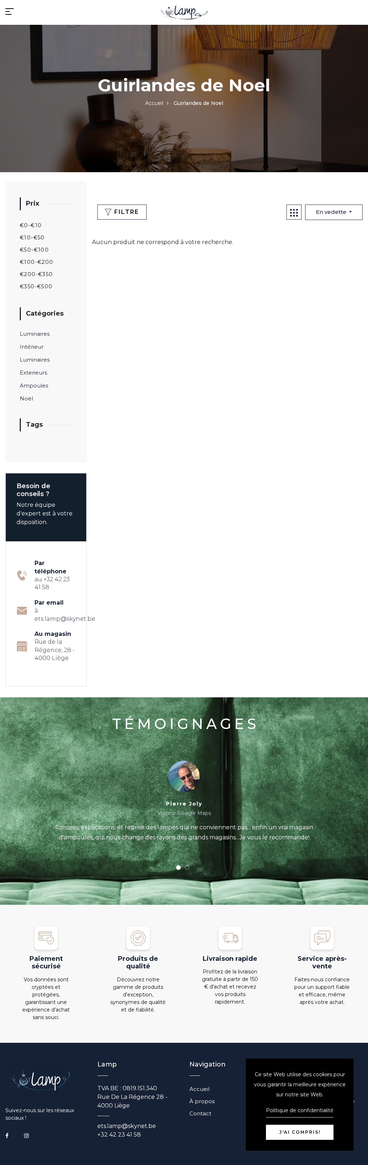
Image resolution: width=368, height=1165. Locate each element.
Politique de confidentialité (300, 1110)
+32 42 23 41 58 (119, 1134)
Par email (64, 610)
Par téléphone (52, 575)
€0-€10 (31, 225)
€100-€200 (37, 262)
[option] (184, 806)
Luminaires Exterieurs (35, 366)
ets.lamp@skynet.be (126, 1126)
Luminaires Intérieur (35, 340)
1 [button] (179, 868)
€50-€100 (34, 250)
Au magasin (54, 645)
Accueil (154, 103)
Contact (200, 1113)
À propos (202, 1101)
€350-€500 (36, 286)
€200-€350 (36, 274)
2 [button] (187, 868)
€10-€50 (32, 237)
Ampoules (34, 385)
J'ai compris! (300, 1132)
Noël (26, 398)
